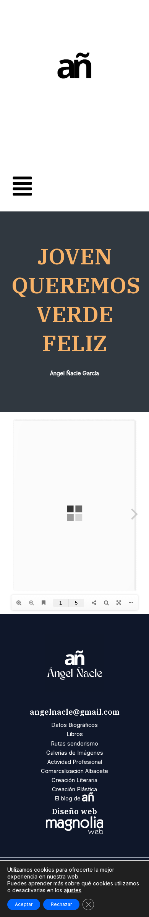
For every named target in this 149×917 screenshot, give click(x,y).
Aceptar (23, 904)
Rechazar (61, 904)
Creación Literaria (74, 780)
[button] (74, 188)
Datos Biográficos (74, 725)
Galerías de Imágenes (74, 752)
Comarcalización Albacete (74, 771)
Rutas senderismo (74, 743)
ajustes (72, 890)
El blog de (74, 798)
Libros (74, 734)
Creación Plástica (74, 789)
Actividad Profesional (74, 762)
